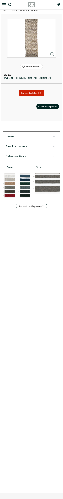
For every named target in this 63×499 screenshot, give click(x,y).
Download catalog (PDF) (31, 92)
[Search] (11, 4)
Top (4, 10)
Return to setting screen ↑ (31, 206)
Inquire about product (47, 106)
